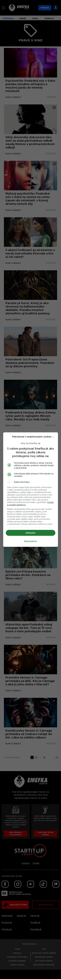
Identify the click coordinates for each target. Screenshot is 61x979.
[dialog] (30, 489)
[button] (30, 482)
